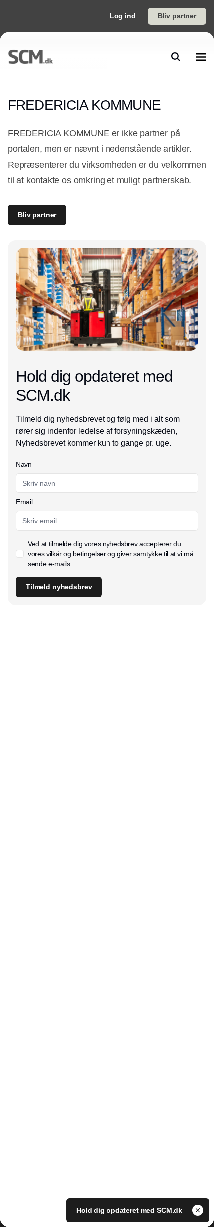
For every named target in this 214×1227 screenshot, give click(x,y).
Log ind (123, 16)
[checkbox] (20, 554)
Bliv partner (177, 16)
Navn (24, 464)
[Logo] (30, 56)
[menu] (201, 56)
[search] (175, 56)
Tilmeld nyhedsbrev (59, 587)
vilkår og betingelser (76, 554)
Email (24, 502)
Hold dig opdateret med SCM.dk (130, 1210)
